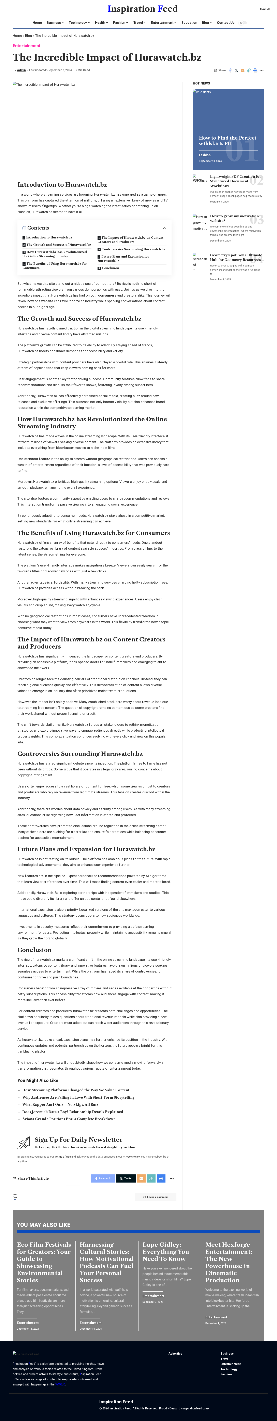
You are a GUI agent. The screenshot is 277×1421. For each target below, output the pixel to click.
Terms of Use (63, 1156)
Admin (21, 70)
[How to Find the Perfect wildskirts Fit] (228, 110)
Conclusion (110, 268)
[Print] (255, 70)
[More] (261, 70)
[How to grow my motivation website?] (200, 222)
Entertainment (26, 45)
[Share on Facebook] (230, 70)
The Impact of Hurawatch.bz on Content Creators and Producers (130, 240)
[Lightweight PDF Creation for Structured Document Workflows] (200, 182)
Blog (28, 36)
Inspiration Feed (120, 1408)
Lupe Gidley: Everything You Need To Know (166, 1251)
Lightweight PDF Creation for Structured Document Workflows (235, 181)
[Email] (242, 70)
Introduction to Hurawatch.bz (49, 237)
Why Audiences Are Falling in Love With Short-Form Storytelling (78, 1097)
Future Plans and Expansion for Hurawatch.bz (123, 259)
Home (17, 36)
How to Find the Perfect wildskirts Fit (227, 140)
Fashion (204, 155)
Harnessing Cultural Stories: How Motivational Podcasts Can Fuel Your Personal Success (107, 1262)
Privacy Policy (131, 1156)
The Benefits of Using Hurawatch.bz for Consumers (55, 266)
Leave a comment (157, 1197)
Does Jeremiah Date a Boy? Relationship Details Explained (72, 1112)
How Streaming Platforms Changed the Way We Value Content (75, 1090)
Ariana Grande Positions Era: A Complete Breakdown (69, 1119)
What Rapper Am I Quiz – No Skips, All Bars (60, 1105)
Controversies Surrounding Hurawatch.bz (133, 249)
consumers (107, 295)
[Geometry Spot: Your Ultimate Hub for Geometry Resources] (200, 261)
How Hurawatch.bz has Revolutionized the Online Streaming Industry (55, 254)
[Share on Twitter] (236, 70)
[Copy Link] (249, 70)
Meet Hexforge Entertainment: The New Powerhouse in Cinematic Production (228, 1262)
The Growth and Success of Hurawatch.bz (59, 245)
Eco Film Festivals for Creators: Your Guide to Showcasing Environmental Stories (44, 1262)
